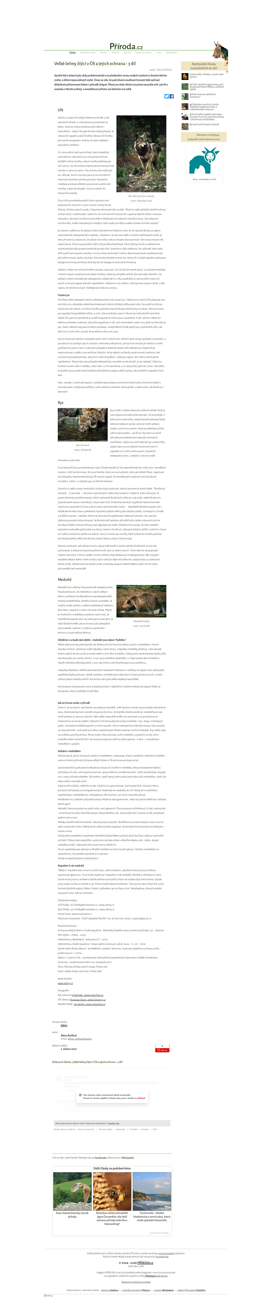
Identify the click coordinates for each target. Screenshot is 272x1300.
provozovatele (166, 1253)
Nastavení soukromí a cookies (136, 1282)
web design (156, 1276)
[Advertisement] (136, 20)
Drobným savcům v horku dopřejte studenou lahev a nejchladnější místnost (204, 107)
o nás (158, 52)
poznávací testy (87, 52)
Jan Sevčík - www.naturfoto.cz (89, 1004)
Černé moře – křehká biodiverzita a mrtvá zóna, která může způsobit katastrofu (151, 1217)
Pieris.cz (215, 135)
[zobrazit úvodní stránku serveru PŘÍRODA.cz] (136, 46)
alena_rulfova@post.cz (80, 1039)
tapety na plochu (143, 52)
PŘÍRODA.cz (145, 1263)
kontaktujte (162, 1256)
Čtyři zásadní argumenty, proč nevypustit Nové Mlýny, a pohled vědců (207, 87)
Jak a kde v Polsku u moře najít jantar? (207, 75)
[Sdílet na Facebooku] (171, 97)
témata (103, 52)
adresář (115, 52)
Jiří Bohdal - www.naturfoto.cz (87, 995)
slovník (127, 52)
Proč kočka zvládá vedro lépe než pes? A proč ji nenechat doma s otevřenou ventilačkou (207, 117)
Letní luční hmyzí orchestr (204, 124)
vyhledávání (171, 52)
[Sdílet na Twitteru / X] (166, 97)
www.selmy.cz (65, 983)
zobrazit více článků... (160, 1233)
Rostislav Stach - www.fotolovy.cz (88, 999)
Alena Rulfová (69, 1035)
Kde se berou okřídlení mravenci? (203, 95)
